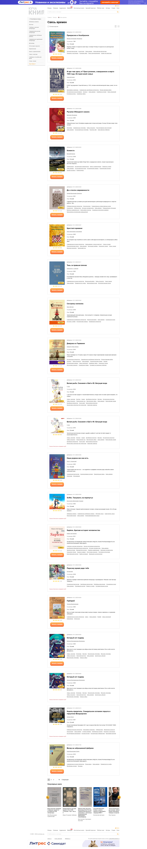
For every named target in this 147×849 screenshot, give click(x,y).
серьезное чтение (103, 246)
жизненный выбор (89, 281)
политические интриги (105, 168)
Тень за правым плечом (77, 265)
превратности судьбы (80, 283)
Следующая (65, 779)
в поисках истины (71, 93)
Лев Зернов (96, 815)
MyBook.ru (67, 838)
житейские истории (72, 766)
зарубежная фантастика (86, 584)
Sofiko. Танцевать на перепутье (80, 498)
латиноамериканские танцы (92, 515)
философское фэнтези (91, 403)
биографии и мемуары (72, 90)
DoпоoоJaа (77, 618)
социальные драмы (84, 365)
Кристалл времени (74, 228)
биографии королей (111, 733)
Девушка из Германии (76, 343)
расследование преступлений (103, 127)
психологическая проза (73, 246)
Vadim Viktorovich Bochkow (114, 813)
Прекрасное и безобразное (78, 35)
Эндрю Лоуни (70, 717)
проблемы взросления (99, 584)
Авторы (108, 8)
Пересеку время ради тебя (78, 568)
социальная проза (110, 319)
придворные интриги (97, 731)
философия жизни (71, 515)
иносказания (76, 476)
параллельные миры (99, 474)
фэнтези (31, 24)
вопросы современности (73, 210)
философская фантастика (99, 51)
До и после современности (78, 190)
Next (119, 797)
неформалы (70, 618)
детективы (31, 43)
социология (70, 208)
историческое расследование (74, 91)
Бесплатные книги (79, 8)
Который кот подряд (75, 638)
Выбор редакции (83, 554)
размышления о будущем (109, 208)
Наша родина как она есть (77, 458)
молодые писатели (72, 248)
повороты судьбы (106, 166)
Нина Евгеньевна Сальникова (74, 231)
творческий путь (82, 248)
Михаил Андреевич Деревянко (74, 38)
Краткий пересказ (91, 8)
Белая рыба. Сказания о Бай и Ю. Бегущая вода (87, 383)
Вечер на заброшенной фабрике (80, 748)
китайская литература (72, 403)
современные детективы (79, 127)
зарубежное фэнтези (91, 399)
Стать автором (58, 838)
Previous (47, 797)
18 (59, 779)
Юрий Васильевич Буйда (73, 751)
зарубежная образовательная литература (77, 548)
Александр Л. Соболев (72, 268)
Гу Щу (68, 386)
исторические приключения (82, 166)
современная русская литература (34, 32)
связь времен (88, 51)
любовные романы (34, 21)
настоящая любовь (93, 246)
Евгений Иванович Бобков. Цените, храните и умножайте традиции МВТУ (84, 810)
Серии (113, 8)
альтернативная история (86, 474)
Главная (49, 17)
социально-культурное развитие (100, 210)
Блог (118, 8)
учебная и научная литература (34, 28)
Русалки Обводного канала (78, 112)
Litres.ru (49, 838)
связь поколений (111, 91)
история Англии (86, 733)
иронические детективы (94, 653)
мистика (100, 399)
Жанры (49, 8)
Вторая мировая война (105, 90)
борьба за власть (71, 170)
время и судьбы (90, 586)
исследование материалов (73, 733)
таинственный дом (81, 655)
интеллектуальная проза (104, 283)
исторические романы (92, 168)
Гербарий (71, 601)
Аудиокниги (62, 8)
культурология (86, 206)
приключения (32, 48)
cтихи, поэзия (32, 61)
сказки (83, 399)
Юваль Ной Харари (72, 533)
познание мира (83, 53)
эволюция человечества (106, 550)
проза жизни (70, 731)
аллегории (69, 476)
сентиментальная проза (102, 586)
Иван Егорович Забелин (54, 815)
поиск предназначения (94, 53)
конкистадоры (80, 170)
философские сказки (111, 401)
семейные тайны (81, 93)
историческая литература (73, 359)
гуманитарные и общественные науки (101, 206)
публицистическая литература (74, 206)
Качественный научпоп (72, 554)
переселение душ (80, 401)
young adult (82, 403)
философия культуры (85, 210)
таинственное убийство (104, 129)
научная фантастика (72, 51)
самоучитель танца (110, 513)
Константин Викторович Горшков (75, 501)
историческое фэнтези (108, 399)
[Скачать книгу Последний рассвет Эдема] (116, 797)
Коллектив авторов (83, 815)
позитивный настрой (80, 586)
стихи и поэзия (107, 244)
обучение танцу (99, 513)
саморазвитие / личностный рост (93, 244)
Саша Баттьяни (71, 77)
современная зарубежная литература (89, 90)
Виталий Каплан (71, 153)
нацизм (105, 361)
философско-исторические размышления (77, 212)
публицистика (77, 208)
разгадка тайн (93, 129)
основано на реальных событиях (98, 365)
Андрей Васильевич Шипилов (74, 193)
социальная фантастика (73, 474)
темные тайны (83, 657)
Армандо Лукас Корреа (72, 346)
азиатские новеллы (92, 405)
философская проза (92, 283)
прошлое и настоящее (72, 53)
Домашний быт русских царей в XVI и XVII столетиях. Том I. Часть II (54, 810)
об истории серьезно (34, 46)
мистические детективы (73, 657)
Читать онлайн (57, 58)
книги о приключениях (34, 51)
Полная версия (53, 26)
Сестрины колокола (75, 304)
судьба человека (86, 731)
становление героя (111, 584)
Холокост (85, 91)
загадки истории (71, 550)
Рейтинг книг (100, 8)
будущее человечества (88, 208)
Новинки (55, 8)
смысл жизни (108, 281)
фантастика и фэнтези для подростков (76, 405)
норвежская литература (95, 321)
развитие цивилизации (93, 550)
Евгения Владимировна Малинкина (76, 641)
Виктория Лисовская (72, 115)
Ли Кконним (70, 571)
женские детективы (106, 653)
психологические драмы (96, 361)
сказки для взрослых (106, 53)
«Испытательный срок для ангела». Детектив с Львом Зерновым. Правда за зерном (100, 810)
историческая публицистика (98, 733)
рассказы (80, 766)
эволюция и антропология (95, 554)
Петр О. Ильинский (71, 461)
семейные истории (101, 91)
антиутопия (81, 51)
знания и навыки (81, 552)
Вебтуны (69, 8)
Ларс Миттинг (70, 307)
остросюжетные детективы (82, 129)
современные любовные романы (85, 513)
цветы (86, 616)
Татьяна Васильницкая (72, 604)
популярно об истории (104, 552)
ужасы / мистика (33, 54)
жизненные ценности (109, 729)
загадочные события (100, 655)
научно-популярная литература (92, 546)
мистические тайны (91, 401)
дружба (99, 616)
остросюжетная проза (80, 168)
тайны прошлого (91, 127)
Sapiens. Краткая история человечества (83, 530)
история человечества (94, 548)
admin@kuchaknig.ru (114, 838)
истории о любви (71, 321)
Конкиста (70, 151)
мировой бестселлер (81, 550)
